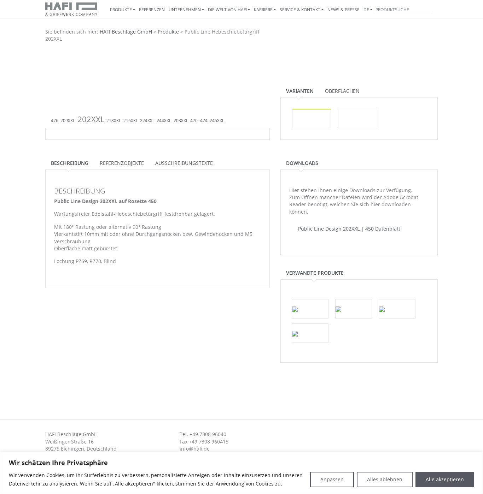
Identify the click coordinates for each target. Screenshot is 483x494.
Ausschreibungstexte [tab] (184, 163)
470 (194, 121)
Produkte (121, 10)
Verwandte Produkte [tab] (315, 272)
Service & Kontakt (300, 10)
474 (204, 121)
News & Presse (343, 10)
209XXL (67, 121)
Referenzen (152, 10)
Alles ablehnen (384, 479)
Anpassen (332, 479)
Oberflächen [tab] (342, 91)
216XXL (130, 121)
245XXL (217, 121)
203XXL (181, 121)
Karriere (263, 10)
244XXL (164, 121)
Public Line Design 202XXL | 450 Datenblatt (348, 228)
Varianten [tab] (300, 91)
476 (54, 121)
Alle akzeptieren (445, 479)
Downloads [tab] (302, 163)
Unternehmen (185, 10)
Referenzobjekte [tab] (122, 163)
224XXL (147, 121)
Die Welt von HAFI (227, 10)
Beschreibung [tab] (69, 163)
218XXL (113, 121)
